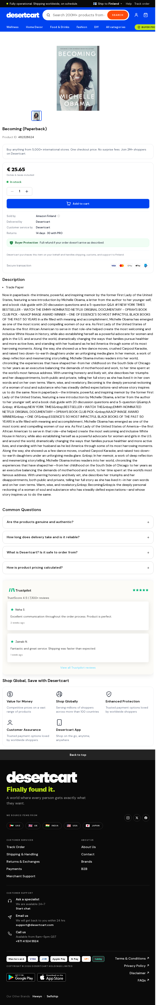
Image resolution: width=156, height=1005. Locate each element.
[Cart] (146, 15)
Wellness (12, 27)
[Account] (136, 15)
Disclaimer (140, 973)
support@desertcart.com (35, 925)
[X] (137, 817)
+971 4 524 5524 (27, 941)
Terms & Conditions (132, 958)
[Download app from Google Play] (20, 977)
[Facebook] (146, 817)
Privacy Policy (137, 966)
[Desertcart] (22, 15)
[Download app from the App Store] (51, 977)
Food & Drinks (59, 27)
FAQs (144, 980)
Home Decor (34, 27)
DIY (96, 27)
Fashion (82, 27)
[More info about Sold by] (59, 216)
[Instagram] (128, 817)
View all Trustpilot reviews (78, 667)
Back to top (78, 755)
